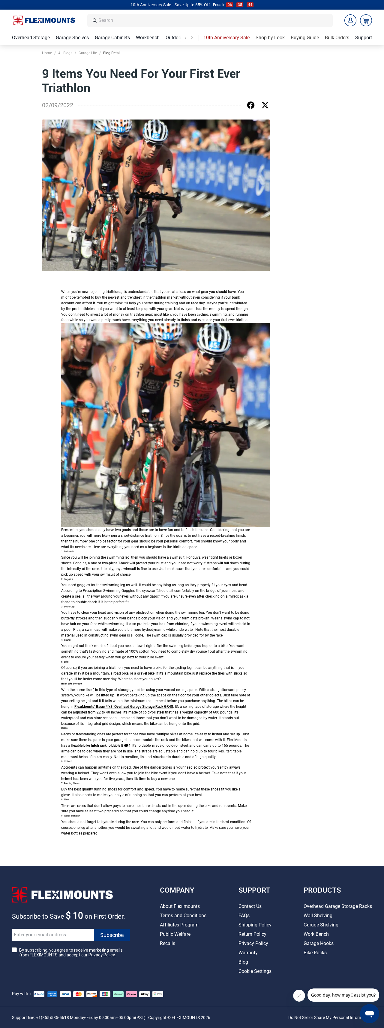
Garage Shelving (321, 925)
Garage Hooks (319, 943)
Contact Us (250, 906)
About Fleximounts (180, 906)
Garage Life (88, 53)
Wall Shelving (318, 915)
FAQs (244, 915)
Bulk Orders (337, 37)
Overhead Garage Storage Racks (338, 906)
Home (47, 53)
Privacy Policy (253, 943)
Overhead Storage (31, 37)
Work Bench (316, 934)
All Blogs (65, 53)
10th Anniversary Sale (226, 37)
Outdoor (174, 37)
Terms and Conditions (183, 915)
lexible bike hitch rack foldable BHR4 (101, 745)
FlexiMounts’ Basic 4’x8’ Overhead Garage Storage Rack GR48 (123, 707)
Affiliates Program (179, 925)
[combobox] (213, 20)
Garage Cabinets (112, 37)
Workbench (148, 37)
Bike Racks (315, 953)
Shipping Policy (255, 925)
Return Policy (252, 934)
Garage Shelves (72, 37)
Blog (243, 962)
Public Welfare (175, 934)
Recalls (167, 943)
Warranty (248, 953)
